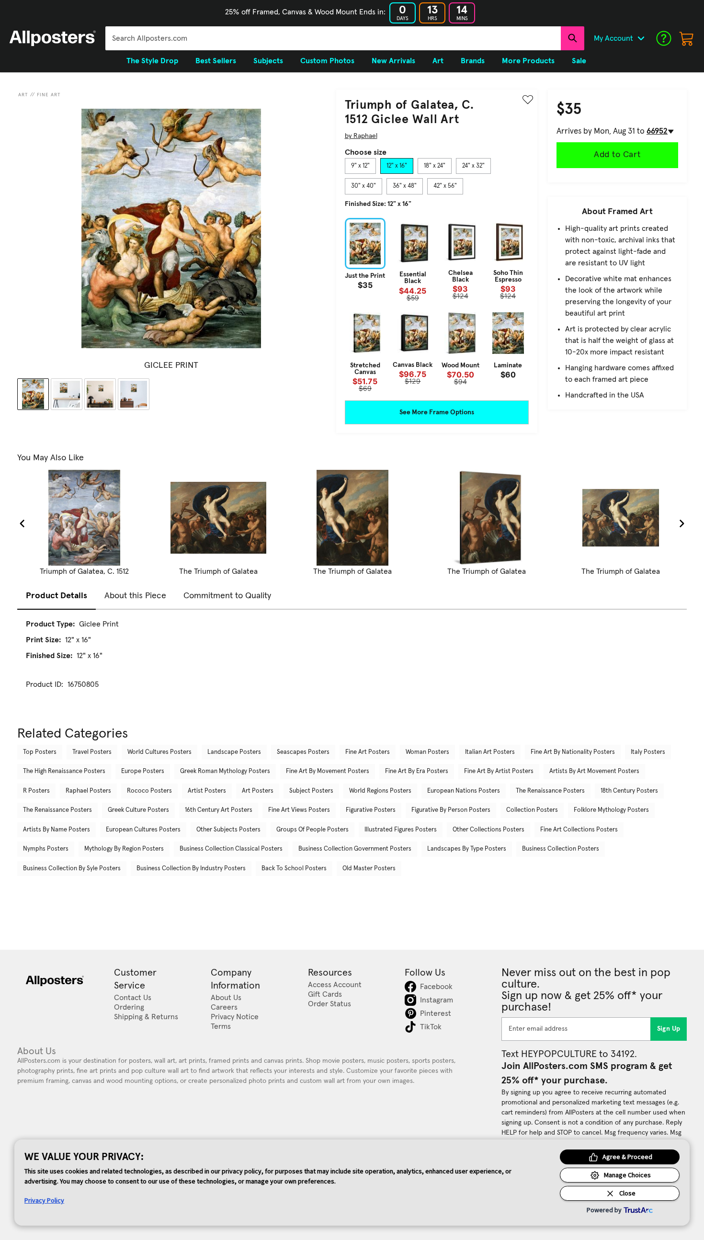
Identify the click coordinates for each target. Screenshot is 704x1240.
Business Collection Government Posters (354, 849)
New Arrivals (393, 61)
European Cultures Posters (143, 830)
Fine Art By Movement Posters (327, 771)
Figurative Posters (371, 810)
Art (23, 94)
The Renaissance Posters (550, 791)
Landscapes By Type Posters (466, 849)
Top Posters (40, 752)
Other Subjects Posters (228, 830)
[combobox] (333, 38)
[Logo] (53, 38)
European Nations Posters (463, 791)
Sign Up (669, 1028)
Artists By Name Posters (56, 830)
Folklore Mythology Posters (611, 810)
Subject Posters (311, 791)
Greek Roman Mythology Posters (225, 771)
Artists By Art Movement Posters (594, 771)
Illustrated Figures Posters (400, 830)
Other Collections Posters (488, 830)
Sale (579, 61)
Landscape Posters (234, 752)
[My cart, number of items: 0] (686, 38)
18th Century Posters (629, 791)
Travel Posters (92, 752)
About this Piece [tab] (135, 596)
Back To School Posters (294, 868)
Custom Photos (327, 61)
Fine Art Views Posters (299, 810)
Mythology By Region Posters (124, 849)
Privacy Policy (44, 1200)
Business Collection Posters (560, 849)
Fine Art (49, 94)
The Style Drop (152, 61)
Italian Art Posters (490, 752)
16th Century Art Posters (218, 810)
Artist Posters (207, 791)
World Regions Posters (380, 791)
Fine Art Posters (367, 752)
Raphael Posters (88, 791)
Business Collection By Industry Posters (191, 868)
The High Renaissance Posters (64, 771)
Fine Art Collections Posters (579, 830)
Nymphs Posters (45, 849)
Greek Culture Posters (138, 810)
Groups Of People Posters (312, 830)
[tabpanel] (437, 304)
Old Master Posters (369, 868)
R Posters (36, 791)
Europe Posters (142, 771)
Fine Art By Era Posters (416, 771)
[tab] (360, 166)
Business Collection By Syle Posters (72, 868)
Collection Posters (532, 810)
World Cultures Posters (159, 752)
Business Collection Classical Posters (231, 849)
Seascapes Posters (303, 752)
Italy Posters (648, 752)
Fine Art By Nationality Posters (573, 752)
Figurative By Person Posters (450, 810)
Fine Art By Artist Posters (499, 771)
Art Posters (257, 791)
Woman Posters (427, 752)
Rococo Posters (149, 791)
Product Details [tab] (56, 596)
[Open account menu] (640, 38)
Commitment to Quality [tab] (227, 596)
